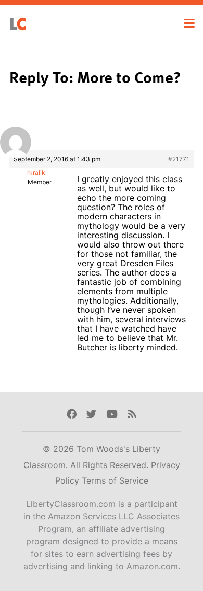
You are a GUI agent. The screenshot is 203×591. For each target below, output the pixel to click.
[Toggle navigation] (189, 23)
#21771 (178, 159)
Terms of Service (115, 480)
